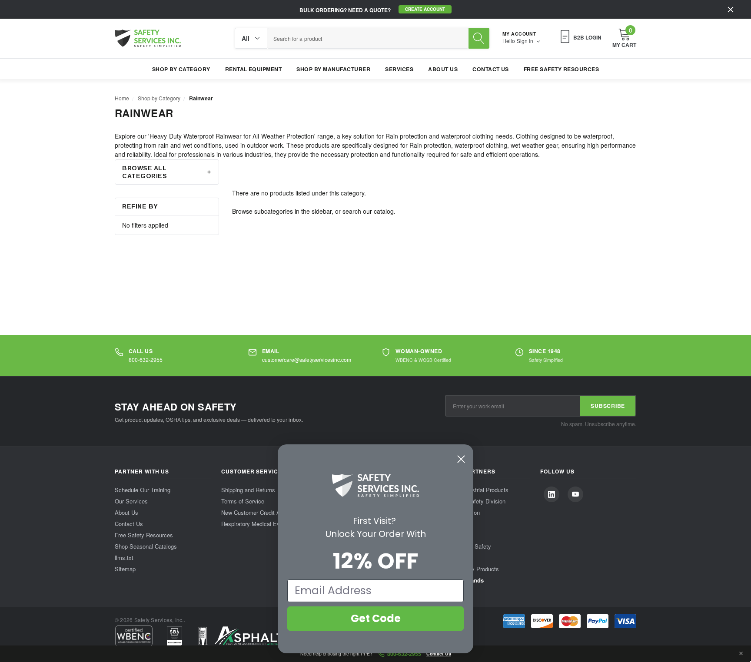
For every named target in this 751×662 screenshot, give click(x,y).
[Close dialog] (461, 459)
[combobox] (368, 38)
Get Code (376, 618)
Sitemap (125, 569)
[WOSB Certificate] (174, 636)
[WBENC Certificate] (134, 636)
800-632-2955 (146, 359)
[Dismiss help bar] (741, 654)
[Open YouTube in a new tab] (575, 494)
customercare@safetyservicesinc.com (306, 359)
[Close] (730, 9)
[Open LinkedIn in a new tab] (551, 494)
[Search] (479, 38)
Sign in (526, 40)
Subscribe (608, 406)
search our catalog (368, 211)
